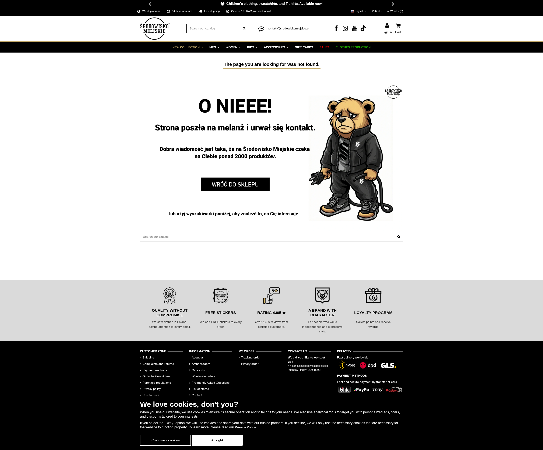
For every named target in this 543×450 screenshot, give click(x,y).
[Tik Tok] (363, 29)
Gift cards (198, 370)
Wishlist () (396, 11)
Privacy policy (152, 388)
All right (217, 440)
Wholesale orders (203, 376)
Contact (197, 395)
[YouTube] (354, 29)
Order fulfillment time (157, 376)
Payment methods (155, 370)
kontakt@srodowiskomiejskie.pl (288, 28)
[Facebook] (336, 29)
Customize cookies (165, 440)
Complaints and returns (158, 363)
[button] (187, 47)
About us (198, 357)
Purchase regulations (157, 382)
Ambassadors (201, 363)
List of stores (200, 388)
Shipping (148, 357)
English (359, 11)
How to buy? (151, 395)
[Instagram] (345, 29)
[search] (244, 28)
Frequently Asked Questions (211, 382)
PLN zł (376, 11)
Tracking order (251, 357)
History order (250, 363)
